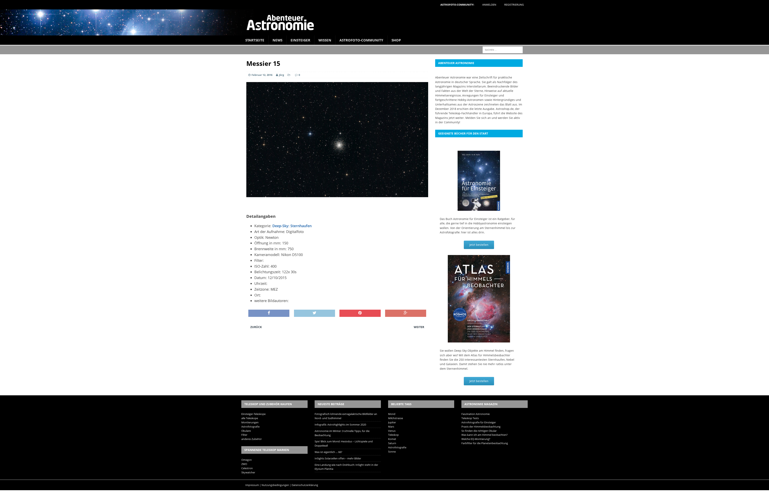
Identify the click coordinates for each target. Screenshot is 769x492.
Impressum (252, 485)
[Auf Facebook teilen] (268, 313)
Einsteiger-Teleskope (253, 414)
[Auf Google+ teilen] (405, 313)
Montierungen (250, 422)
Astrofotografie (250, 426)
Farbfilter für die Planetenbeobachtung (484, 443)
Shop (396, 40)
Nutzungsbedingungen (275, 485)
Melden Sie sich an (478, 118)
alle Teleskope (249, 418)
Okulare (246, 431)
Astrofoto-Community (361, 40)
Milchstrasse (395, 418)
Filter (244, 435)
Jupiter (392, 422)
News (277, 40)
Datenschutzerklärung (305, 485)
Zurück (256, 327)
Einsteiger (300, 40)
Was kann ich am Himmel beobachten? (484, 435)
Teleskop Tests (470, 418)
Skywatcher (248, 472)
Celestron (247, 468)
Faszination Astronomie (475, 414)
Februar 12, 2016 (262, 75)
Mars (391, 426)
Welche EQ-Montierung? (475, 439)
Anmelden (489, 4)
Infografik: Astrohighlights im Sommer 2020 (340, 424)
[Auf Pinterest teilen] (359, 313)
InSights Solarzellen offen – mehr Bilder (338, 458)
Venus (392, 431)
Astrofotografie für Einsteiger (478, 422)
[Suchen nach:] (503, 49)
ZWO (244, 464)
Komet (392, 439)
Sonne (392, 451)
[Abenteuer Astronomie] (384, 22)
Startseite (254, 40)
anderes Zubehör (251, 439)
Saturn (392, 443)
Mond (391, 414)
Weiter (419, 327)
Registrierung (514, 4)
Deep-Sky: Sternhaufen (292, 225)
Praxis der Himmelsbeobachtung (480, 426)
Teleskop (393, 435)
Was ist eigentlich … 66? (328, 452)
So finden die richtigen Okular (479, 431)
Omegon (246, 460)
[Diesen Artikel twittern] (314, 313)
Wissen (324, 40)
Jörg (281, 75)
